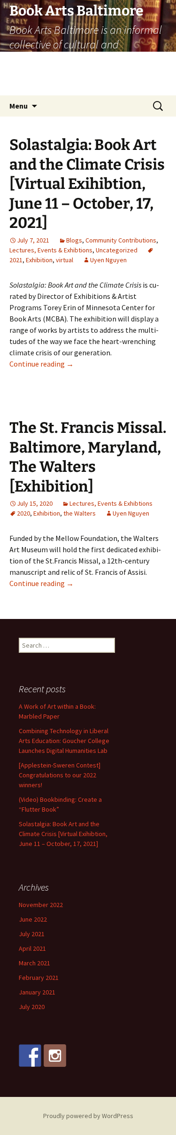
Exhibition (39, 260)
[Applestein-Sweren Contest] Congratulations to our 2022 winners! (59, 775)
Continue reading (41, 363)
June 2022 (33, 919)
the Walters (79, 513)
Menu (18, 105)
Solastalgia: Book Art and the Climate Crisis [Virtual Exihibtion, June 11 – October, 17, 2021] (87, 184)
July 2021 (32, 934)
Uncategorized (117, 250)
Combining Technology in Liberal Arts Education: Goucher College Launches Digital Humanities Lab (64, 741)
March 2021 (34, 963)
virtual (64, 260)
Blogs (74, 240)
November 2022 (41, 904)
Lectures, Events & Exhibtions (50, 250)
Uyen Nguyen (108, 260)
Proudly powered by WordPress (88, 1116)
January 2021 (37, 992)
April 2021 (32, 948)
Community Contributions (120, 240)
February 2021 (39, 977)
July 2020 (32, 1006)
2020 (23, 513)
